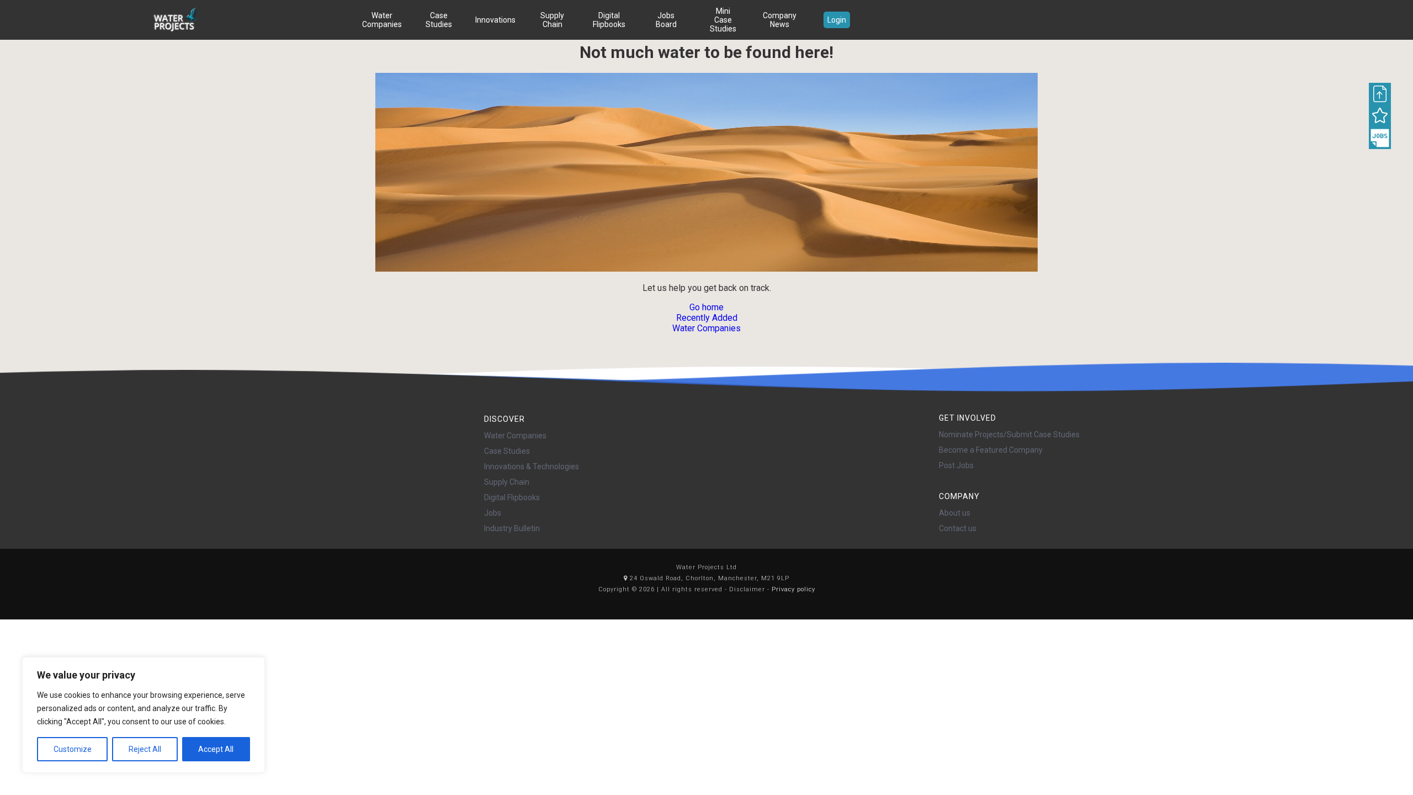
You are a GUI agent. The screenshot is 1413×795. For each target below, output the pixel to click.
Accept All (215, 749)
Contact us (957, 528)
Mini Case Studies (723, 20)
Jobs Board (666, 20)
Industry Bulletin (512, 528)
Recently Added (706, 317)
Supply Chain (552, 20)
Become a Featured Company (991, 450)
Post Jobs (956, 465)
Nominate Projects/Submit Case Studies (1009, 434)
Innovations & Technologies (531, 466)
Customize (73, 749)
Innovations (495, 19)
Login (836, 19)
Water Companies (382, 20)
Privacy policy (793, 589)
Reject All (145, 749)
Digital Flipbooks (609, 20)
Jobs (492, 512)
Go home (706, 307)
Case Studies (439, 20)
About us (954, 512)
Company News (779, 20)
